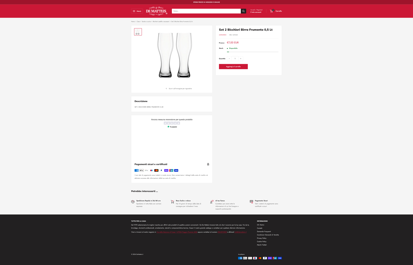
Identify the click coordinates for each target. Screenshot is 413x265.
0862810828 (222, 232)
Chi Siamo (260, 225)
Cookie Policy (261, 241)
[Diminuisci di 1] (229, 58)
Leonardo (222, 35)
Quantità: (222, 58)
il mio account (255, 12)
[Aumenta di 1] (240, 58)
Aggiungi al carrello (233, 66)
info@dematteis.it (241, 232)
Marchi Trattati (262, 245)
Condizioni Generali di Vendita (268, 235)
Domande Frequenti (264, 231)
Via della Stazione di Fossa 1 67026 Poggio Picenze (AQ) (177, 232)
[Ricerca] (243, 11)
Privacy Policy (261, 238)
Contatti (259, 228)
